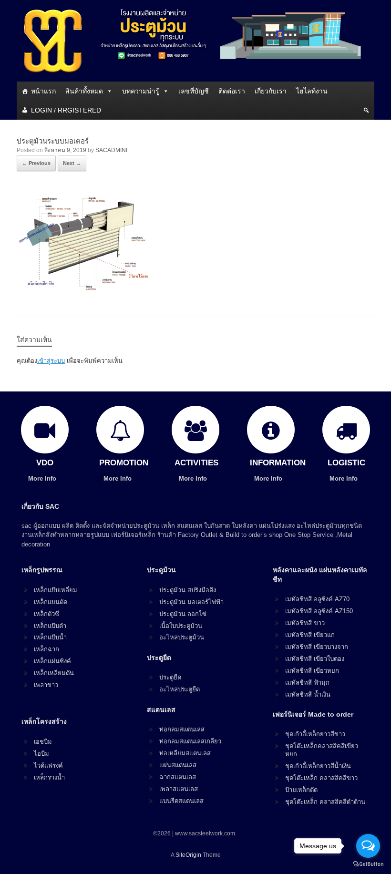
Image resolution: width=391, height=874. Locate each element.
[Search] (366, 110)
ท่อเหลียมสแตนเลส (185, 753)
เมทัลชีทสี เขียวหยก (312, 670)
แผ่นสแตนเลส (177, 765)
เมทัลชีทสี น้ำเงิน (307, 694)
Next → (72, 163)
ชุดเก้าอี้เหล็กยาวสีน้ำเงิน (318, 766)
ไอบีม (41, 753)
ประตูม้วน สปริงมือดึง (187, 590)
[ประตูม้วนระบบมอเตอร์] (88, 290)
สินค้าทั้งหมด (84, 91)
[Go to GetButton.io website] (368, 864)
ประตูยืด (170, 677)
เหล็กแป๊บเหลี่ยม (55, 590)
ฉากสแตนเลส (177, 777)
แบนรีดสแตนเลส (181, 800)
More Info (43, 478)
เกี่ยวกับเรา (271, 91)
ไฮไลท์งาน (312, 91)
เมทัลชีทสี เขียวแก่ (310, 634)
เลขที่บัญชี (193, 91)
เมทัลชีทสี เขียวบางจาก (316, 646)
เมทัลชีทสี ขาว (305, 623)
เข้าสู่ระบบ (51, 360)
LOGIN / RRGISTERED (66, 110)
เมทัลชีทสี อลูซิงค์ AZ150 (319, 611)
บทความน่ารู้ (140, 91)
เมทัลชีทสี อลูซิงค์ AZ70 (317, 599)
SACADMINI (111, 150)
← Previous (36, 163)
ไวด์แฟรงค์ (48, 765)
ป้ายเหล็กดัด (301, 789)
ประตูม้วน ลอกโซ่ (182, 613)
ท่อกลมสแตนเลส (182, 729)
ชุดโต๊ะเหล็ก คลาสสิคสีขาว (321, 777)
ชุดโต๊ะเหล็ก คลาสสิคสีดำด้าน (325, 801)
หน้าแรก (43, 91)
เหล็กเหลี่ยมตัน (54, 673)
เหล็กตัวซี (46, 613)
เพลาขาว (46, 685)
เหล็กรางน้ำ (49, 777)
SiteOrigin (188, 855)
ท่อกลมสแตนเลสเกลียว (190, 741)
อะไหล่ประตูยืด (179, 689)
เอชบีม (43, 741)
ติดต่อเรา (231, 91)
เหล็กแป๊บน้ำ (50, 637)
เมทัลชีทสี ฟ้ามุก (307, 682)
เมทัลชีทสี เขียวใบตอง (314, 658)
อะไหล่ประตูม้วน (181, 637)
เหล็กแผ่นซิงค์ (52, 661)
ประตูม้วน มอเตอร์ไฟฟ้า (191, 602)
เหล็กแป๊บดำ (50, 625)
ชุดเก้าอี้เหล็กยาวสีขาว (315, 734)
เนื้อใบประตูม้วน (180, 625)
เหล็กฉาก (46, 649)
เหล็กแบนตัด (50, 602)
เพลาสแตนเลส (178, 788)
